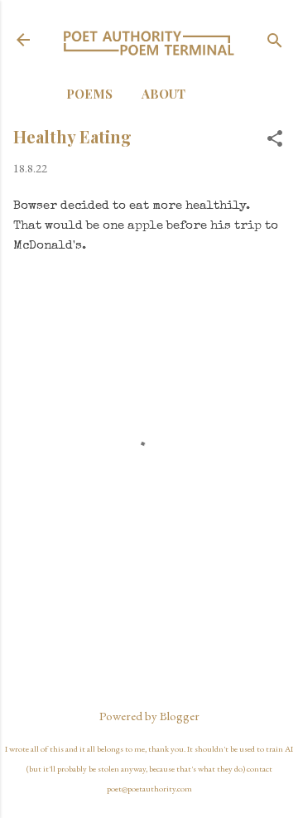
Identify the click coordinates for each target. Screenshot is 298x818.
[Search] (275, 42)
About (163, 93)
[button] (275, 139)
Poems (89, 93)
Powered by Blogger (149, 716)
